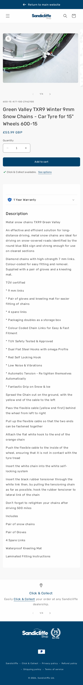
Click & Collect (24, 599)
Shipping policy (32, 669)
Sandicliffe (12, 663)
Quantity (8, 140)
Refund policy (69, 663)
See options (45, 172)
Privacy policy (50, 663)
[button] (7, 16)
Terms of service (54, 669)
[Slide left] (33, 94)
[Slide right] (50, 94)
